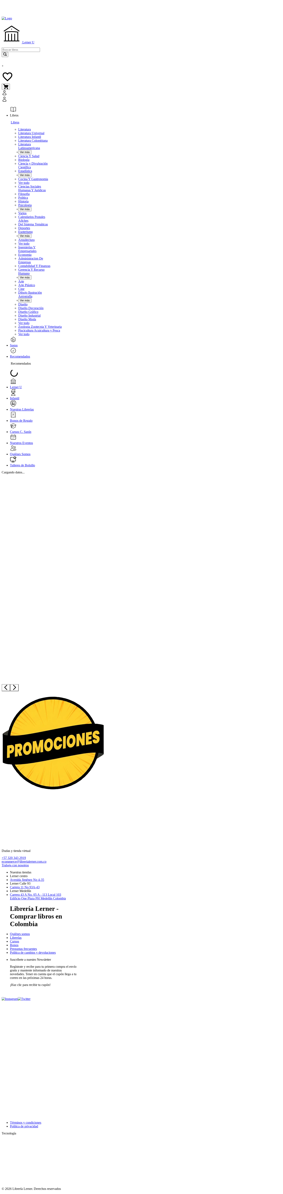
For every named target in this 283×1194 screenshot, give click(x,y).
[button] (48, 96)
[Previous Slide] (6, 687)
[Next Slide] (14, 687)
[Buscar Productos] (5, 54)
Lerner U (28, 42)
